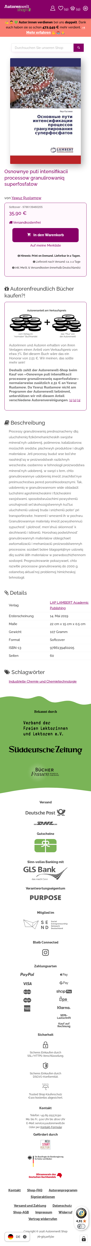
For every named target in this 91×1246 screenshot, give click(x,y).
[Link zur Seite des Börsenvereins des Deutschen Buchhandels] (45, 1177)
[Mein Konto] (53, 9)
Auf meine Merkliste (45, 245)
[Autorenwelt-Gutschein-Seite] (45, 851)
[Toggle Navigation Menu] (86, 9)
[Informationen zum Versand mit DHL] (45, 825)
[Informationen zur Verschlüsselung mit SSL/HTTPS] (45, 1047)
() (65, 9)
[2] (74, 400)
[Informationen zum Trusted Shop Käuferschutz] (45, 1088)
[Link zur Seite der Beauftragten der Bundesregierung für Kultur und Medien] (45, 1170)
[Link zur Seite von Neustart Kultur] (45, 1149)
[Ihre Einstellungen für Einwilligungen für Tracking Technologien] (83, 1238)
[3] (78, 400)
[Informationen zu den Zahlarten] (27, 977)
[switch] (81, 1226)
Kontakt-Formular (51, 1127)
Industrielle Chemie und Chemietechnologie (43, 681)
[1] (70, 400)
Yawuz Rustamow (26, 198)
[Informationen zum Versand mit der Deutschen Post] (45, 814)
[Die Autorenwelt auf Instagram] (45, 954)
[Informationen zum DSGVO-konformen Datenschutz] (45, 1068)
